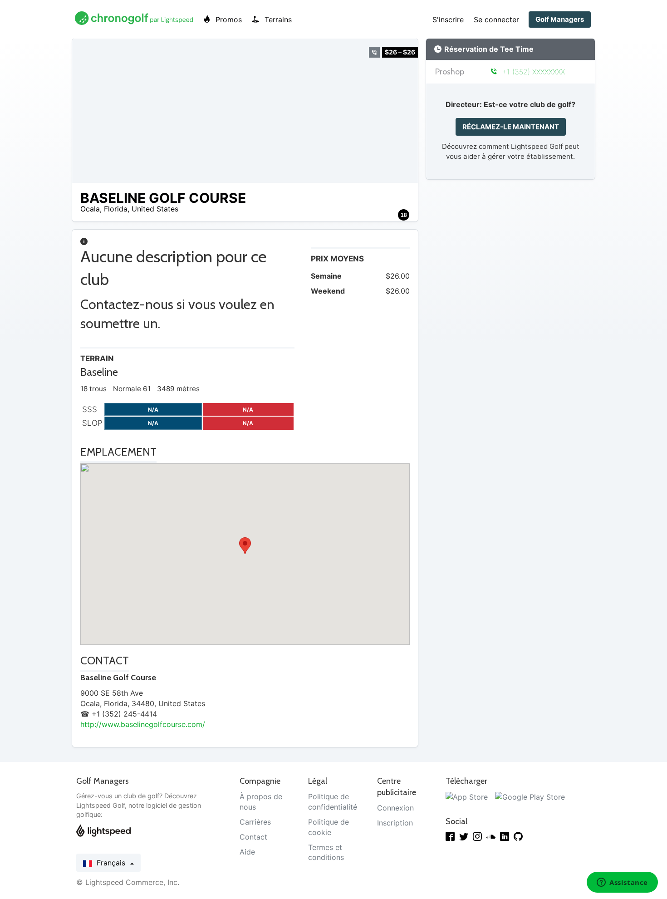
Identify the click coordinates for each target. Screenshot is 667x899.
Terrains (277, 19)
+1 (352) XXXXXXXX (532, 71)
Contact (253, 836)
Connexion (395, 807)
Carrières (255, 821)
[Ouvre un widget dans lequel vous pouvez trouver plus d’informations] (622, 883)
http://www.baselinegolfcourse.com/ (142, 724)
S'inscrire (448, 19)
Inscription (395, 822)
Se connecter (496, 19)
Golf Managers (559, 19)
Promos (227, 19)
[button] (245, 545)
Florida (116, 208)
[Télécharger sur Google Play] (530, 796)
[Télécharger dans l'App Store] (467, 796)
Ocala (90, 208)
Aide (247, 851)
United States (155, 208)
